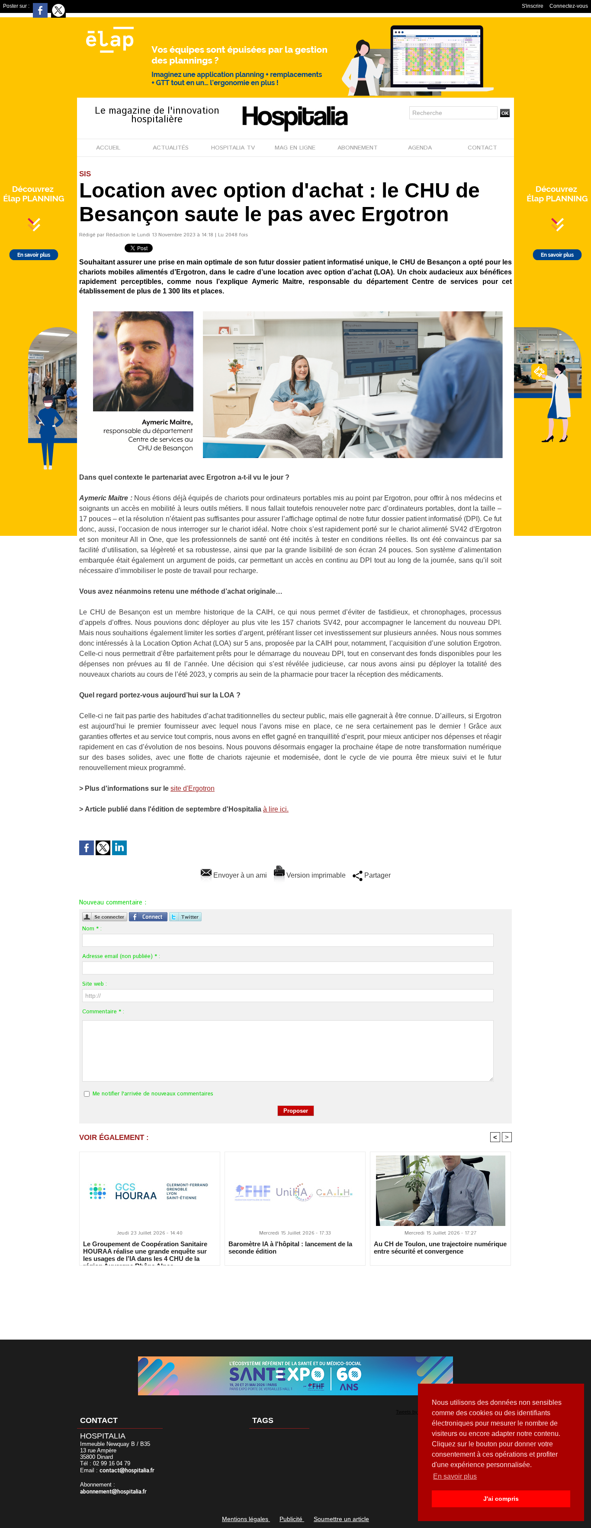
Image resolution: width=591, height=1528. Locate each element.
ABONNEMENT (357, 147)
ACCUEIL (108, 147)
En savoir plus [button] (455, 1476)
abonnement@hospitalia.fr (113, 1492)
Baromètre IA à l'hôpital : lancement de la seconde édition (290, 1247)
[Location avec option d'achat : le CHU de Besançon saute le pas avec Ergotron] (295, 309)
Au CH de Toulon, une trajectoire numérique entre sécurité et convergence (440, 1247)
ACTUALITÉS (171, 147)
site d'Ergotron (192, 788)
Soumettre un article (341, 1518)
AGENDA (420, 147)
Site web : (94, 984)
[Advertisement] (295, 1296)
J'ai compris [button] (501, 1498)
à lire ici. (276, 809)
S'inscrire (532, 6)
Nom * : (92, 929)
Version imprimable (315, 875)
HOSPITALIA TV (233, 147)
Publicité (291, 1518)
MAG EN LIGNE (295, 147)
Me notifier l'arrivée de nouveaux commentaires (153, 1094)
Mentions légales (246, 1518)
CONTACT (482, 147)
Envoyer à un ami (239, 875)
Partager (377, 875)
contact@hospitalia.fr (127, 1471)
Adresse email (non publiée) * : (121, 956)
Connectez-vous (568, 6)
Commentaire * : (103, 1012)
